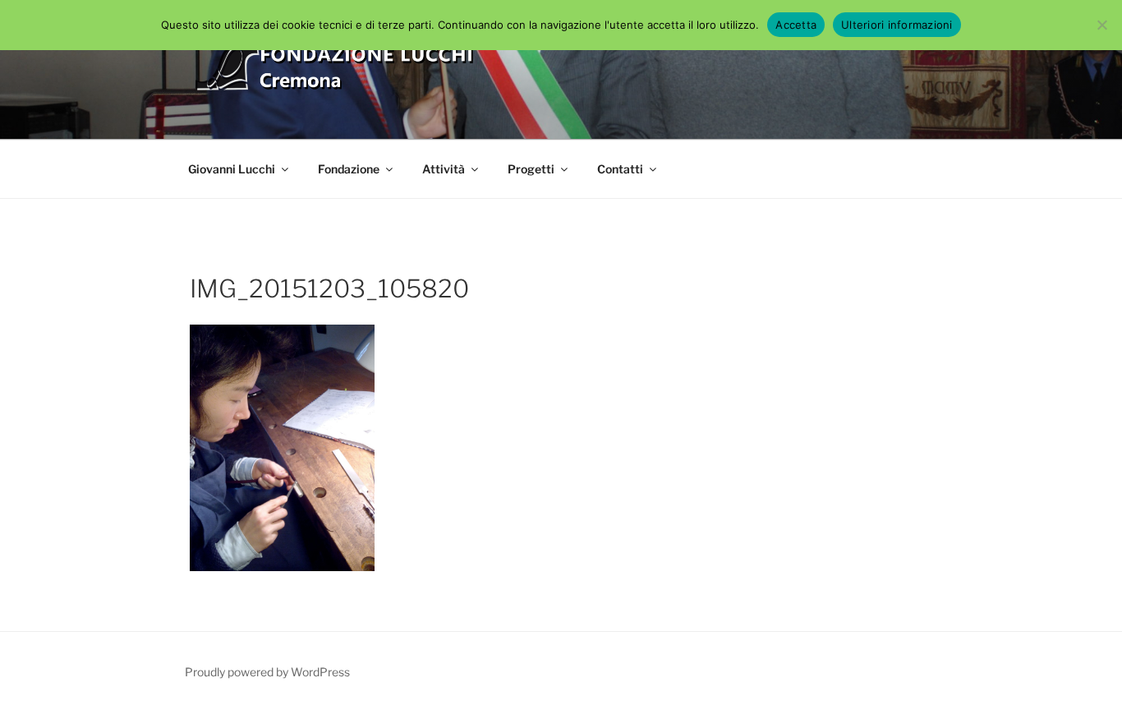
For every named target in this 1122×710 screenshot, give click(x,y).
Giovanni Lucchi (231, 169)
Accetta (795, 24)
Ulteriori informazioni (897, 24)
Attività (443, 169)
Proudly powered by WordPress (267, 672)
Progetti (531, 169)
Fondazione (348, 169)
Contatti (620, 169)
